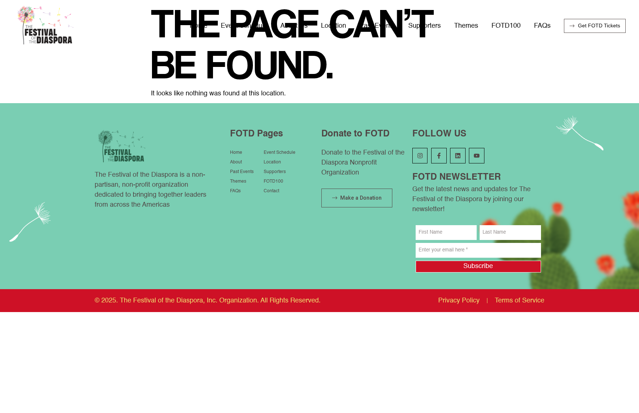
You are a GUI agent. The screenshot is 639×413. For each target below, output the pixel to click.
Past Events (377, 26)
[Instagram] (420, 155)
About (236, 162)
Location (333, 26)
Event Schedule (244, 26)
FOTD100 (506, 26)
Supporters (424, 26)
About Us (294, 26)
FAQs (542, 26)
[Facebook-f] (439, 155)
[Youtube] (476, 155)
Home (198, 26)
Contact (271, 191)
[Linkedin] (458, 155)
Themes (466, 26)
